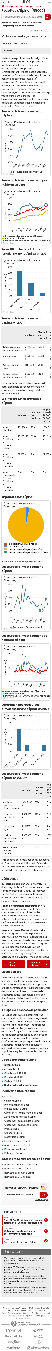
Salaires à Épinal (12, 1101)
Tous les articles (38, 1313)
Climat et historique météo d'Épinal (23, 1113)
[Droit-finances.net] (38, 1336)
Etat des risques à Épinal (17, 1141)
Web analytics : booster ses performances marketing (19, 1231)
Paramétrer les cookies (11, 1313)
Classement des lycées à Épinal (21, 1125)
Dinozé (16, 23)
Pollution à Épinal (13, 1153)
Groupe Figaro (39, 1316)
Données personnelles (36, 1310)
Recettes (7, 51)
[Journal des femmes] (13, 1330)
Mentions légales (25, 1316)
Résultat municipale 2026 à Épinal (22, 1164)
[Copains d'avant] (13, 1342)
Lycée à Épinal (11, 1129)
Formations (12, 1212)
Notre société (35, 1308)
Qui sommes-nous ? (11, 1308)
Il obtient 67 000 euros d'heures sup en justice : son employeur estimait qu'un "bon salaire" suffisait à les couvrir (24, 1269)
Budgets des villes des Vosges (21, 1085)
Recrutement (20, 1310)
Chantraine (36, 23)
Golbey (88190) (12, 1081)
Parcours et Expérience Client (20, 1241)
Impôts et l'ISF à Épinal (16, 1109)
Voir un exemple (41, 1200)
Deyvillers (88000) (14, 1077)
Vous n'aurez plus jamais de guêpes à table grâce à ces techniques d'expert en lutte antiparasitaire (24, 1260)
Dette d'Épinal (12, 964)
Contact (10, 1310)
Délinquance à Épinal (15, 1149)
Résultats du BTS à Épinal (17, 1177)
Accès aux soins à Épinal (17, 1145)
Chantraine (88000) (15, 1073)
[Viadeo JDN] (38, 1342)
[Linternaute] (13, 1336)
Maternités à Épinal (14, 1137)
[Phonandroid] (38, 1348)
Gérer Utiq (26, 1313)
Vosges (29, 6)
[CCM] (38, 1330)
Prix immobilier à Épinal (16, 1105)
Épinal (38, 6)
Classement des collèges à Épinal (22, 1121)
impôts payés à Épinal (30, 561)
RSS (48, 1313)
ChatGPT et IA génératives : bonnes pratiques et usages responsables (23, 1220)
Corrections (11, 1316)
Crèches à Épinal (13, 1133)
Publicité (45, 1308)
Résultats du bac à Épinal (17, 1168)
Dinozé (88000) (12, 1065)
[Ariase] (13, 1347)
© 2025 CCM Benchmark (26, 1318)
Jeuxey (25, 23)
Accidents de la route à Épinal (20, 1117)
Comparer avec (9, 43)
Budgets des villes (15, 6)
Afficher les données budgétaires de (19, 36)
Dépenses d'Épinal (35, 964)
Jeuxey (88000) (12, 1069)
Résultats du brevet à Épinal (19, 1173)
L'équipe (25, 1308)
